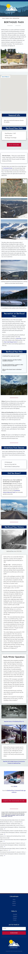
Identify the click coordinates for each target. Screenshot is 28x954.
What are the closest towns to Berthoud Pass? (11, 370)
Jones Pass (19, 338)
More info (10, 816)
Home (3, 18)
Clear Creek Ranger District (10, 342)
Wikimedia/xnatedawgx (10, 815)
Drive (11, 18)
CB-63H (15, 786)
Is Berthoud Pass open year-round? (10, 356)
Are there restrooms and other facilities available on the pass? (12, 360)
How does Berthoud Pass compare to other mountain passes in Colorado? (12, 365)
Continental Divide (7, 168)
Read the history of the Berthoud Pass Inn (14, 721)
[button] (24, 8)
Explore (7, 18)
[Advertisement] (14, 878)
